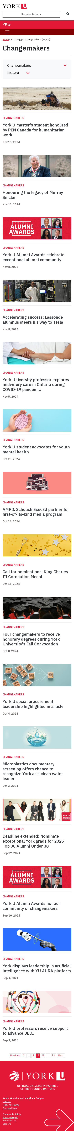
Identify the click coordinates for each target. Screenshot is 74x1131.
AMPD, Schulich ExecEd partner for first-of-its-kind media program (36, 512)
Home (6, 39)
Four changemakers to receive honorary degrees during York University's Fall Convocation (31, 639)
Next (61, 1055)
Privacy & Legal (10, 1117)
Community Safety (12, 1114)
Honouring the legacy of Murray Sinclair (33, 195)
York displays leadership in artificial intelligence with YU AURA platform (37, 968)
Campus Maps (10, 1108)
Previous (15, 1055)
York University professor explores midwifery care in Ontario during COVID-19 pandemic (36, 384)
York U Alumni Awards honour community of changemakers (31, 906)
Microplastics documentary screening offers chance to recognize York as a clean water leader (33, 771)
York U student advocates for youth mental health (36, 449)
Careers (7, 1123)
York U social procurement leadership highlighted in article (33, 704)
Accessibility (9, 1120)
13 (53, 1055)
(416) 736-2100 (11, 1104)
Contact (7, 1101)
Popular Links (30, 14)
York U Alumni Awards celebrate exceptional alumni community (33, 257)
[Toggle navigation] (7, 32)
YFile (6, 24)
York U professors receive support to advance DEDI (35, 1031)
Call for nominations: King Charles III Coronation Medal (35, 574)
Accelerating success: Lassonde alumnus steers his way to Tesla (33, 319)
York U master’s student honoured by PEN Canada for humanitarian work (35, 130)
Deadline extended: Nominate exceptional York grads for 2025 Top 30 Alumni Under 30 (33, 841)
